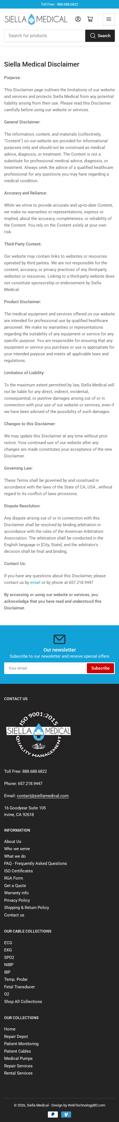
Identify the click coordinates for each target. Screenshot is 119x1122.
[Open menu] (109, 19)
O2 (6, 994)
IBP (7, 972)
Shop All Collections (23, 1001)
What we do (15, 856)
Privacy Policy (17, 900)
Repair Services (18, 1065)
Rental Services (18, 1073)
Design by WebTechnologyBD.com (78, 1105)
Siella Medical (38, 1105)
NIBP (8, 964)
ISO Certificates (18, 870)
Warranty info (16, 892)
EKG (8, 950)
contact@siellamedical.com (43, 795)
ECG (8, 942)
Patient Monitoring (21, 1043)
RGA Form (13, 878)
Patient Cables (17, 1051)
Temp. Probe (15, 979)
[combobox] (59, 36)
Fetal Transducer (19, 986)
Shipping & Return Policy (26, 907)
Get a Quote (15, 885)
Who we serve (17, 848)
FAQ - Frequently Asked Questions (35, 863)
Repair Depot (16, 1036)
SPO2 (9, 957)
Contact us (14, 915)
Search (104, 35)
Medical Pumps (18, 1058)
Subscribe (100, 668)
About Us (12, 841)
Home (9, 1029)
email (35, 582)
